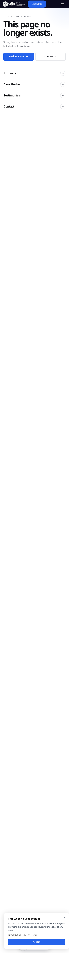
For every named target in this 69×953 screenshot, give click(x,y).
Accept (36, 941)
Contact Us (50, 56)
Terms (34, 935)
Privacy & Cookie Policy (18, 935)
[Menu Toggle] (62, 4)
